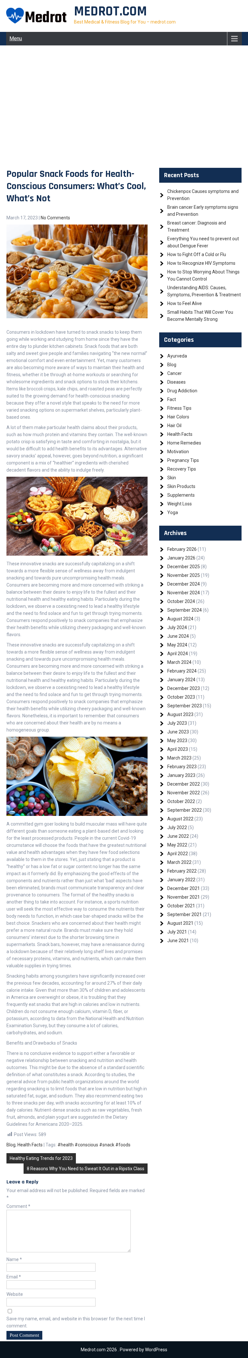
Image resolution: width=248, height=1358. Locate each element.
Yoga (172, 512)
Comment (18, 1206)
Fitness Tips (179, 408)
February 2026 (182, 549)
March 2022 (179, 862)
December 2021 (183, 888)
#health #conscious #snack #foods (93, 1144)
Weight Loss (179, 503)
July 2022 (177, 827)
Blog (11, 1144)
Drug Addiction (182, 390)
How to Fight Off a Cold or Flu (196, 254)
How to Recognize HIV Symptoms (201, 263)
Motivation (178, 451)
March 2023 (179, 757)
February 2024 (182, 671)
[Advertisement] (124, 107)
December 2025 (183, 566)
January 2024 (181, 679)
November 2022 (183, 792)
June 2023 (178, 731)
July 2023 (177, 723)
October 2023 (181, 697)
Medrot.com (110, 11)
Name (14, 1259)
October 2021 (181, 905)
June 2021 (178, 940)
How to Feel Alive (184, 303)
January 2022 (181, 879)
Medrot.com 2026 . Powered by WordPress (124, 1349)
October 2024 (181, 601)
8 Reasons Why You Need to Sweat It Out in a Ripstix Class (85, 1168)
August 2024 (180, 618)
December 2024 (183, 584)
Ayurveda (177, 356)
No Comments (55, 217)
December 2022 (183, 784)
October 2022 (181, 801)
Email (13, 1276)
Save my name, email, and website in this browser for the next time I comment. (75, 1322)
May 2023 (177, 740)
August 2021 (180, 923)
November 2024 (183, 592)
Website (14, 1294)
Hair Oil (174, 425)
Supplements (181, 495)
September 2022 (184, 810)
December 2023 (183, 688)
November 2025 (183, 575)
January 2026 (181, 557)
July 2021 (177, 931)
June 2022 (178, 836)
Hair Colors (178, 416)
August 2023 (180, 714)
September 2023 (184, 705)
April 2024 (177, 653)
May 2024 (177, 644)
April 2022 (177, 853)
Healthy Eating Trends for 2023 (41, 1158)
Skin (171, 477)
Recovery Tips (181, 469)
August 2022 (180, 818)
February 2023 (182, 766)
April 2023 (177, 749)
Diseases (176, 382)
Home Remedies (184, 442)
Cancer (174, 373)
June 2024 (178, 636)
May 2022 (177, 844)
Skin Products (181, 486)
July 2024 (177, 627)
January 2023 (181, 775)
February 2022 (182, 871)
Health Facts (30, 1144)
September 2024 (184, 610)
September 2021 (184, 914)
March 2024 (179, 662)
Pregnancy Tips (183, 460)
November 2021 (183, 897)
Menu (15, 38)
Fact (171, 399)
